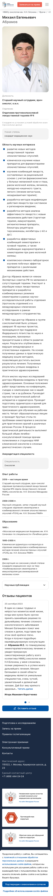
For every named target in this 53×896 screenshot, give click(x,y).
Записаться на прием (29, 4)
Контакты (7, 753)
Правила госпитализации (16, 734)
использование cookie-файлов (16, 864)
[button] (25, 702)
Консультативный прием (15, 747)
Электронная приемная (15, 742)
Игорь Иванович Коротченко (21, 694)
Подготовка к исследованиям (19, 723)
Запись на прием (11, 728)
